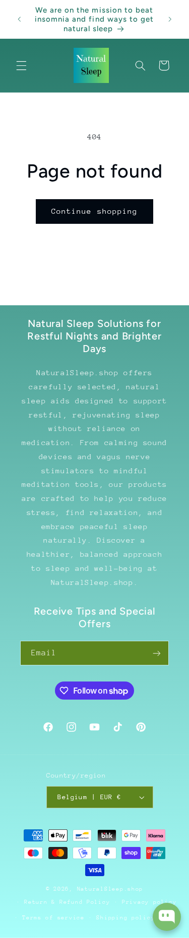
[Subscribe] (156, 653)
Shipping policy (125, 917)
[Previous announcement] (19, 20)
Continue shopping (94, 211)
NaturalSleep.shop (110, 889)
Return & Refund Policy (67, 902)
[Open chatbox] (167, 917)
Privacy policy (149, 902)
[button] (21, 65)
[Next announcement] (170, 20)
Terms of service (53, 917)
